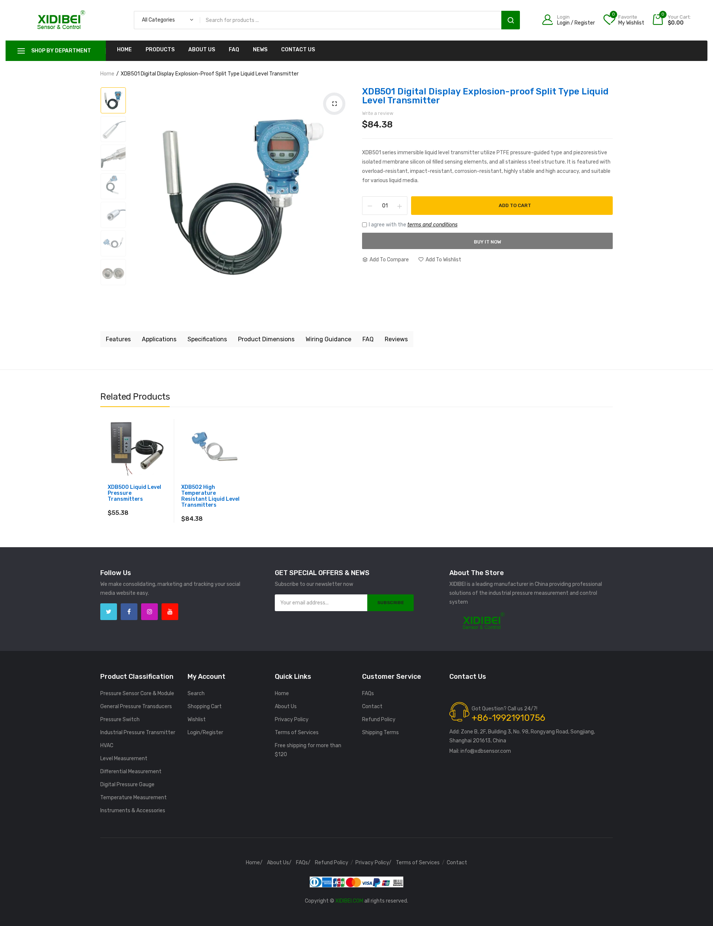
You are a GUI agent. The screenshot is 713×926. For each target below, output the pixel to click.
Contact (372, 706)
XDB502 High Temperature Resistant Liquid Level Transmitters (210, 496)
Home (124, 49)
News (260, 49)
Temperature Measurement (133, 797)
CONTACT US (298, 49)
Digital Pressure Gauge (127, 784)
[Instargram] (149, 611)
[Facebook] (129, 611)
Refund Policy (378, 719)
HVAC (106, 745)
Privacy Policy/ (373, 862)
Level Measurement (123, 758)
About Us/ (279, 862)
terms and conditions (432, 225)
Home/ (254, 862)
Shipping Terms (380, 732)
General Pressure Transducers (136, 706)
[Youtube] (170, 611)
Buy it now (487, 242)
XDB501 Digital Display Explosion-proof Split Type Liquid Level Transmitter (485, 96)
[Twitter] (108, 611)
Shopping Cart (205, 706)
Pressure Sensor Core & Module (137, 693)
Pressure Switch (120, 719)
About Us (286, 706)
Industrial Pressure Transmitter (137, 732)
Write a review (377, 113)
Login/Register (205, 732)
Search (510, 20)
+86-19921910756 (508, 718)
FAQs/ (303, 862)
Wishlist (197, 719)
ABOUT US (201, 49)
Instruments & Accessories (132, 810)
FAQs (368, 693)
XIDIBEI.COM (349, 901)
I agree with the (413, 225)
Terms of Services (297, 732)
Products (160, 49)
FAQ (234, 49)
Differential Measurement (131, 771)
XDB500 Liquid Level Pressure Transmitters (134, 493)
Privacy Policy (292, 719)
